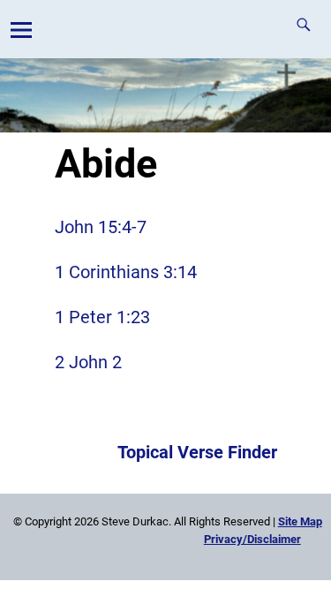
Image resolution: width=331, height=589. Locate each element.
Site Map (300, 521)
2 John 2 (88, 362)
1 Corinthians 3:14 (126, 272)
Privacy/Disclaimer (252, 539)
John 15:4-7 (101, 227)
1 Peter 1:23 (102, 317)
